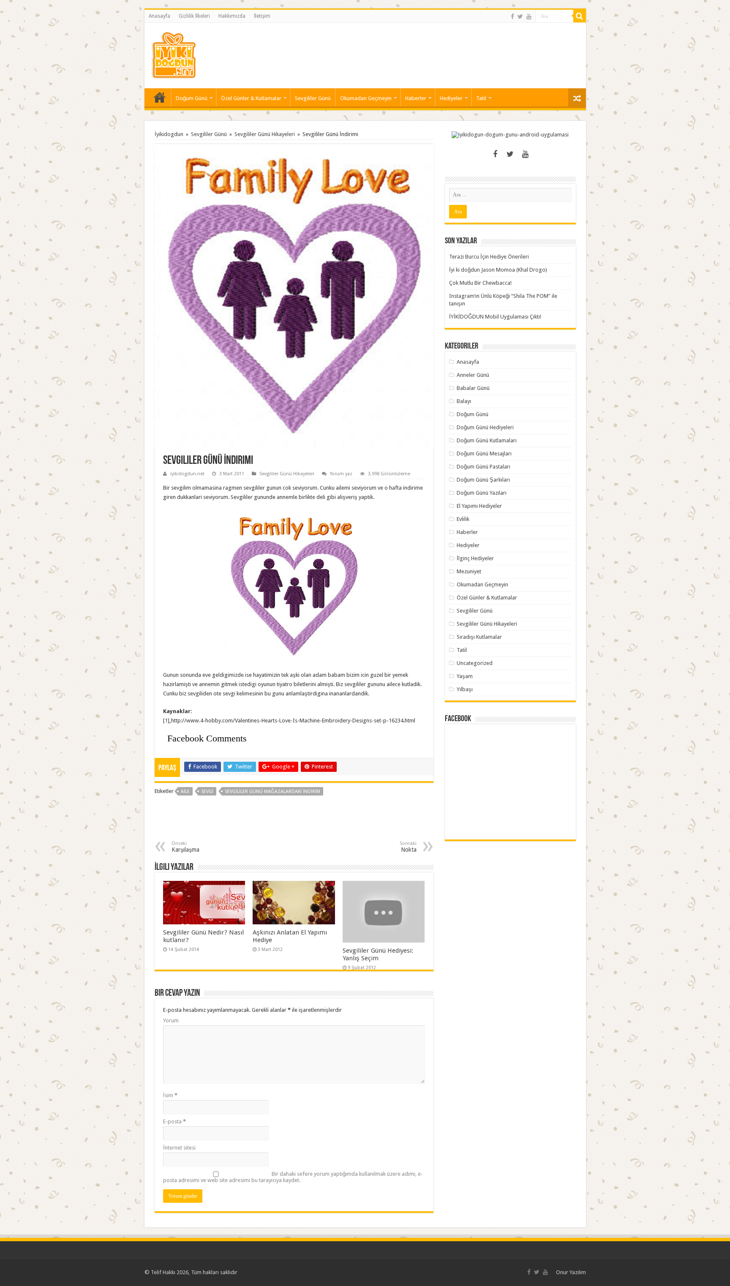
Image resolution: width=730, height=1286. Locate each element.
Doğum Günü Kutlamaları (487, 440)
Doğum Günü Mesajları (484, 453)
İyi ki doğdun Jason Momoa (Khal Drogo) (498, 270)
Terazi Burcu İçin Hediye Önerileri (489, 256)
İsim (170, 1095)
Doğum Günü (191, 98)
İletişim (262, 16)
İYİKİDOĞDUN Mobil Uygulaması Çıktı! (495, 316)
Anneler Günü (473, 375)
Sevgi (207, 791)
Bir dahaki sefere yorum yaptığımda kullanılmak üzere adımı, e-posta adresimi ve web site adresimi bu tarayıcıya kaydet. (293, 1177)
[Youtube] (529, 16)
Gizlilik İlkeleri (194, 16)
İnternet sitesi (179, 1147)
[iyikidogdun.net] (173, 54)
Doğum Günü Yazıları (482, 493)
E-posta (174, 1121)
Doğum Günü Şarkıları (483, 480)
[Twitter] (520, 16)
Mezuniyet (469, 571)
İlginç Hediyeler (475, 558)
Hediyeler (451, 98)
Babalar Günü (473, 388)
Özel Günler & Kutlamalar (251, 98)
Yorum (171, 1020)
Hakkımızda (231, 16)
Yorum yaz (341, 474)
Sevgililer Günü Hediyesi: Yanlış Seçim (378, 954)
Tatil (481, 98)
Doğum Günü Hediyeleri (485, 427)
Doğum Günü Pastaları (483, 466)
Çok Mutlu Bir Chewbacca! (480, 283)
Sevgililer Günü (313, 98)
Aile (185, 791)
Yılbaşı (465, 689)
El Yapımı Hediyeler (479, 506)
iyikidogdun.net (187, 474)
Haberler (415, 98)
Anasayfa (159, 16)
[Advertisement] (426, 50)
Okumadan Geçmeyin (366, 98)
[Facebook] (512, 16)
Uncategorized (475, 663)
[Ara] (579, 16)
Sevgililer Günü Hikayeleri (264, 134)
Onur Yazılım (571, 1272)
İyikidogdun (169, 134)
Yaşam (465, 676)
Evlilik (463, 519)
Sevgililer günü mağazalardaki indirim (272, 791)
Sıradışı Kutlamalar (479, 637)
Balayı (464, 401)
